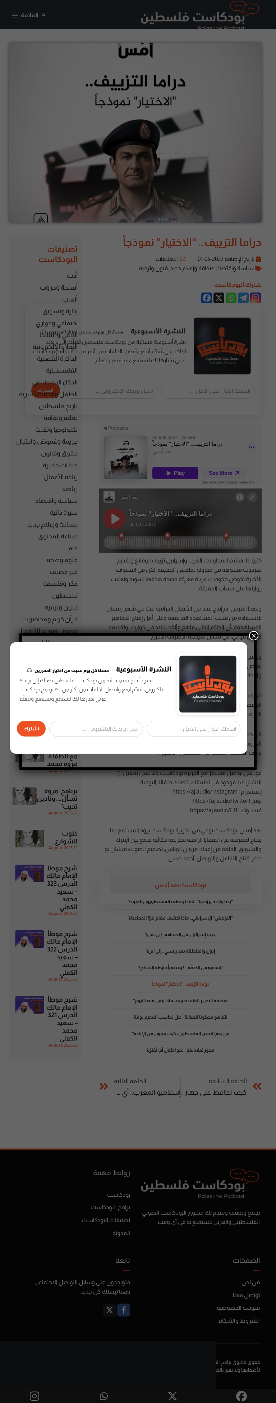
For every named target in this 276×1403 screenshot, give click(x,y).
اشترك (31, 728)
